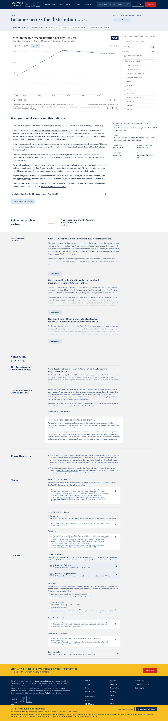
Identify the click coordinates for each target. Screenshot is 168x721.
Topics (87, 684)
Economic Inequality (122, 20)
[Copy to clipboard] (113, 491)
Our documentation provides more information (75, 589)
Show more (55, 273)
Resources (76, 4)
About (86, 4)
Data (61, 4)
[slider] (25, 100)
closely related (55, 139)
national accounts (24, 179)
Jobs (111, 699)
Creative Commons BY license (67, 470)
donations (41, 712)
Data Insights (90, 692)
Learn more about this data (64, 104)
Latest (68, 4)
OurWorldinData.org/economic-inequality (101, 104)
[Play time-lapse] (14, 100)
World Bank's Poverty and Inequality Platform (51, 130)
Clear (152, 51)
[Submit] (128, 4)
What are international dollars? (53, 186)
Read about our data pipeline (58, 411)
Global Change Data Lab (43, 681)
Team (112, 695)
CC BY (117, 104)
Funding (113, 692)
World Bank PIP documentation (93, 179)
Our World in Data (17, 4)
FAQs (47, 693)
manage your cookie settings (89, 716)
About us (113, 684)
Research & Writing (142, 684)
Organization (114, 688)
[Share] (112, 108)
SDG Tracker (89, 704)
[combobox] (114, 4)
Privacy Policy (72, 716)
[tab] (17, 46)
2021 (115, 100)
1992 (20, 100)
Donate (150, 4)
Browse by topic (51, 4)
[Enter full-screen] (117, 108)
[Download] (107, 108)
